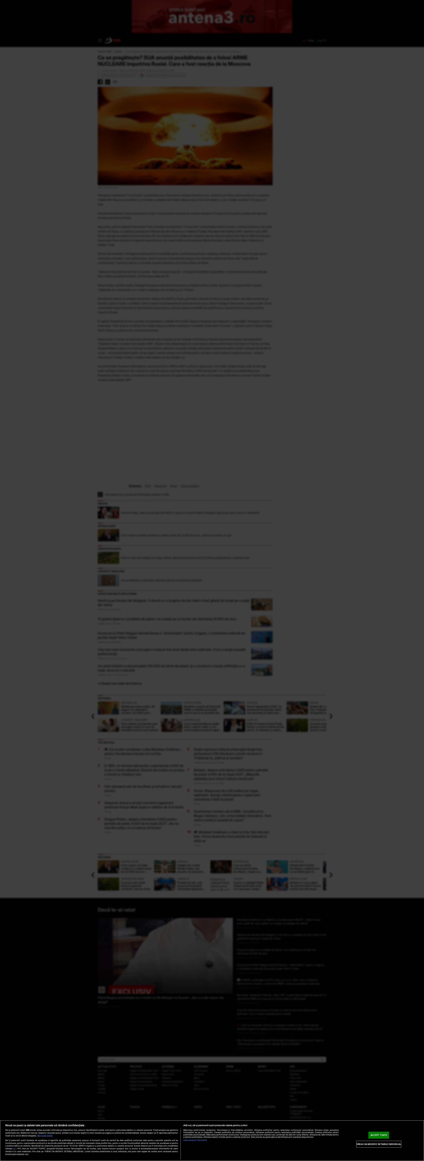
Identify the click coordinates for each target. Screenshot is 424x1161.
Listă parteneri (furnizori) (195, 1140)
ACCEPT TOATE (379, 1135)
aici (14, 1148)
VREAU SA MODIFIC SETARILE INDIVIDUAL (378, 1144)
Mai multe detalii (45, 1136)
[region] (212, 1140)
